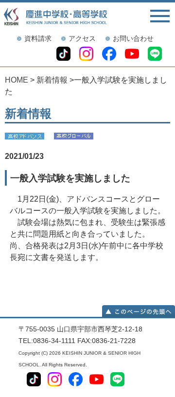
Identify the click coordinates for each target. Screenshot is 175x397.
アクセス (82, 38)
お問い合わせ (133, 38)
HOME (16, 80)
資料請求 (38, 38)
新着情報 (52, 80)
